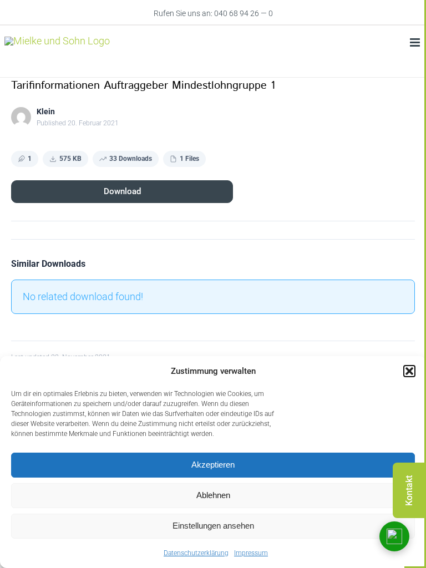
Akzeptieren (213, 464)
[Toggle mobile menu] (416, 42)
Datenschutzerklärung (196, 553)
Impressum (251, 553)
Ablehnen (213, 495)
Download (122, 191)
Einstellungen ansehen (213, 525)
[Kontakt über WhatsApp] (394, 536)
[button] (409, 371)
